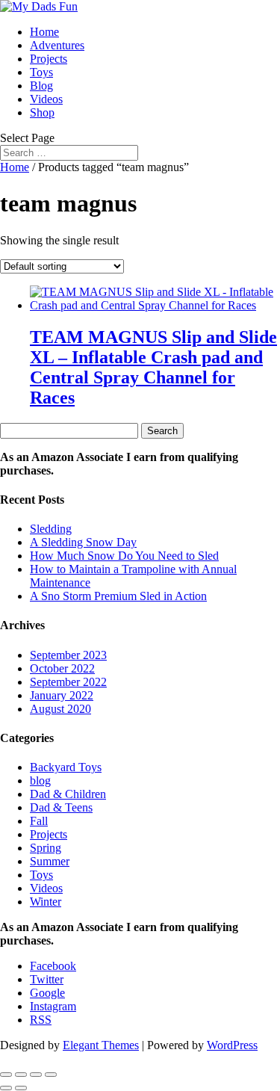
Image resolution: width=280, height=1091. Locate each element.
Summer (49, 861)
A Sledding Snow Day (83, 542)
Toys (41, 72)
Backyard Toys (66, 767)
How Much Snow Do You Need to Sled (124, 555)
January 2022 (61, 695)
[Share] (36, 1074)
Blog (41, 85)
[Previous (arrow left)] (6, 1088)
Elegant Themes (101, 1045)
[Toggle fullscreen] (21, 1074)
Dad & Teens (61, 807)
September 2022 (68, 682)
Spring (45, 847)
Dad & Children (68, 794)
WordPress (232, 1045)
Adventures (57, 45)
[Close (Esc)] (51, 1074)
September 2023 (68, 655)
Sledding (51, 528)
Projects (48, 58)
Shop (42, 112)
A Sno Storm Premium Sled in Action (118, 596)
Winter (45, 901)
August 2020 (60, 708)
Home (44, 31)
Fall (39, 821)
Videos (46, 99)
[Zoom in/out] (6, 1074)
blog (40, 780)
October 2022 (62, 668)
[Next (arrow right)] (21, 1088)
